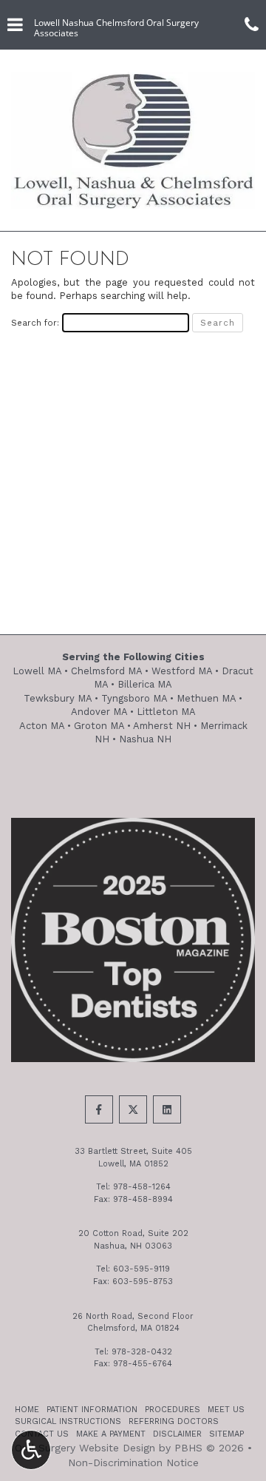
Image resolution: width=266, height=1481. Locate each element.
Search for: (35, 323)
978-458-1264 (142, 1187)
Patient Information (92, 1409)
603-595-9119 (141, 1269)
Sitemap (226, 1434)
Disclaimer (177, 1434)
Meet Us (226, 1409)
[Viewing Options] (31, 1450)
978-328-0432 (142, 1352)
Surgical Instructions (68, 1421)
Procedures (172, 1409)
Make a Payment (111, 1434)
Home (27, 1409)
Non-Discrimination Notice (133, 1462)
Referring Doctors (174, 1421)
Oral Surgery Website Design (85, 1448)
